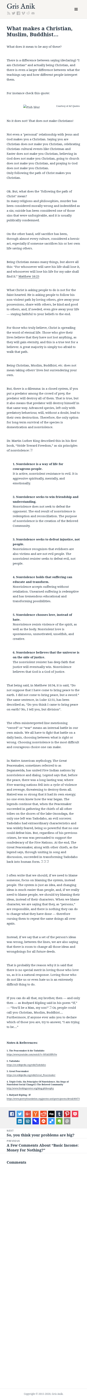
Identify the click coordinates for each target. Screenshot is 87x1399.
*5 (51, 1006)
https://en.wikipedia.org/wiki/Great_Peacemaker (31, 1075)
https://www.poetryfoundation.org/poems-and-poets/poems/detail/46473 (43, 1098)
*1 (42, 861)
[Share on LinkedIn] (20, 1121)
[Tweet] (20, 1113)
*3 (48, 861)
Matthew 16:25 (28, 276)
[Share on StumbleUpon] (43, 1121)
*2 (45, 861)
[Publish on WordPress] (27, 1121)
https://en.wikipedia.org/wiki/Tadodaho (26, 1064)
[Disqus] (43, 1219)
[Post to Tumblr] (59, 1113)
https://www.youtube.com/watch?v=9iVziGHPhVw (32, 1054)
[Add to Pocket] (75, 1113)
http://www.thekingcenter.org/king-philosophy (30, 1088)
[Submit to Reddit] (35, 1113)
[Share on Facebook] (12, 1113)
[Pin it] (67, 1113)
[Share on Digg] (51, 1113)
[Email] (67, 1121)
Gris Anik (21, 6)
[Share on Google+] (27, 1113)
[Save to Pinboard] (35, 1121)
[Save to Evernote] (59, 1121)
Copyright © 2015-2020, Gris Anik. (43, 1394)
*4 (31, 449)
